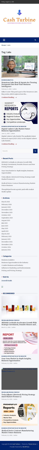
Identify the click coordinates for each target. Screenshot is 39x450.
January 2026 (6, 207)
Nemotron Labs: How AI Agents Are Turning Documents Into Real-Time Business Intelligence (19, 84)
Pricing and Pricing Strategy (12, 270)
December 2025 (7, 210)
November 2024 (7, 244)
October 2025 (6, 215)
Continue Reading (8, 97)
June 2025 (5, 226)
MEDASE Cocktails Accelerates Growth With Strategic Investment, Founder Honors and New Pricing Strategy (18, 164)
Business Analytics (7, 80)
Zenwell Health (7, 281)
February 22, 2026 (7, 435)
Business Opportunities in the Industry (14, 126)
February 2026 (7, 204)
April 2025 (5, 231)
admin (15, 89)
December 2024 (7, 242)
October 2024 (6, 247)
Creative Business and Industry (12, 265)
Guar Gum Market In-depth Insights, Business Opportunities (16, 360)
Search (35, 151)
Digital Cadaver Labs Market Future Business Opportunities (16, 130)
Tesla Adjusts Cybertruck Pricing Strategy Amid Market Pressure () (18, 396)
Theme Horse (32, 444)
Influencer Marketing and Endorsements (16, 268)
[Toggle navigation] (4, 40)
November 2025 (7, 212)
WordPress (26, 447)
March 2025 (6, 234)
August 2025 (6, 220)
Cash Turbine (12, 31)
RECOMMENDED (8, 293)
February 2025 (7, 236)
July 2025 (5, 223)
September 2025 (7, 218)
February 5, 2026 (6, 89)
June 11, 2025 (6, 133)
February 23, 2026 (7, 363)
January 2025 (6, 239)
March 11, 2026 (6, 327)
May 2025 (5, 228)
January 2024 (6, 250)
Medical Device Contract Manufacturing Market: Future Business (18, 432)
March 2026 (6, 202)
